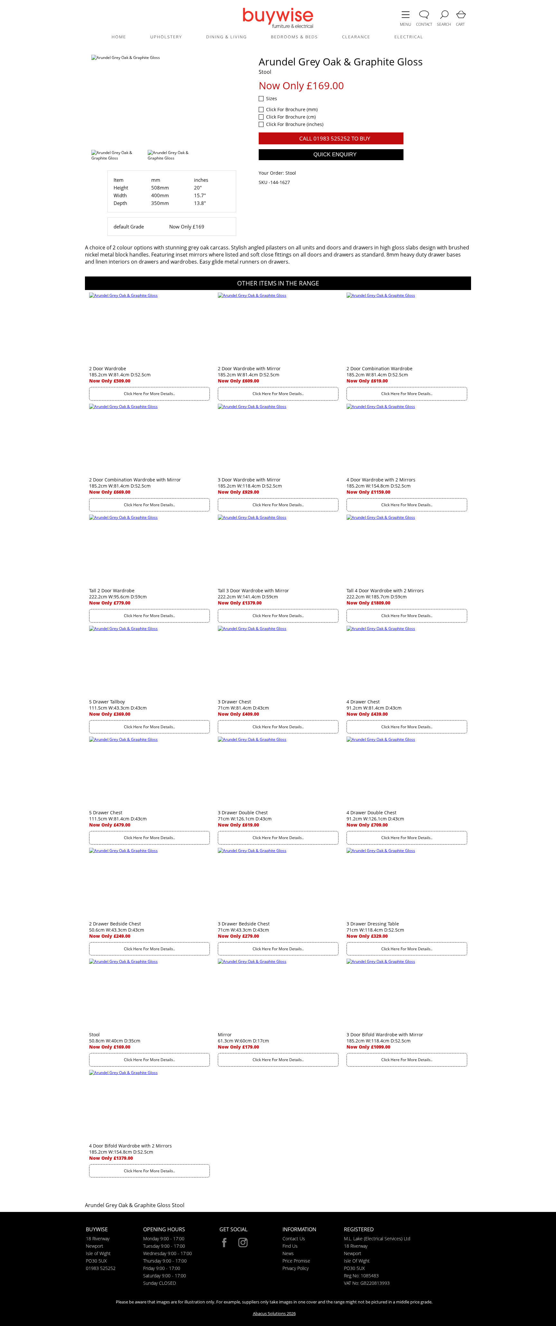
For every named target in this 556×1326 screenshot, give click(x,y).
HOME (119, 37)
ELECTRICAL (408, 37)
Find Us (290, 1246)
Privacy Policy (296, 1268)
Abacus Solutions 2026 (274, 1313)
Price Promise (296, 1261)
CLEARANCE (356, 37)
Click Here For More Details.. (149, 393)
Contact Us (294, 1238)
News (288, 1253)
